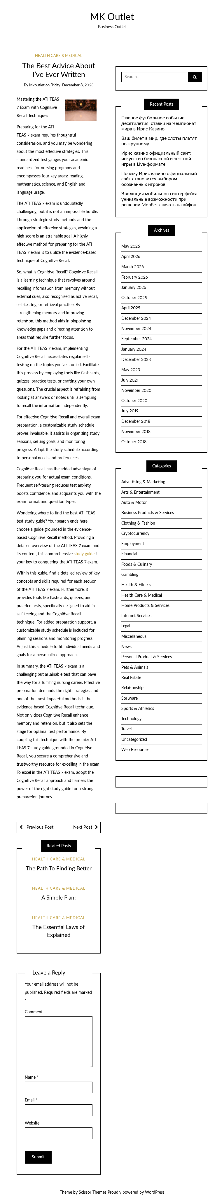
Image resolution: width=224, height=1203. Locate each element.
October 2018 (133, 442)
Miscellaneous (133, 637)
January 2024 (133, 350)
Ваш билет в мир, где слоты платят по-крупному (159, 141)
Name (31, 1077)
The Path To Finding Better (59, 869)
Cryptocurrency (135, 534)
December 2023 (136, 360)
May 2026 (130, 247)
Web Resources (135, 750)
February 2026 (134, 277)
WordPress (154, 1192)
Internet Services (136, 616)
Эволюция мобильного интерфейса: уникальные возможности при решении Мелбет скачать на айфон (160, 199)
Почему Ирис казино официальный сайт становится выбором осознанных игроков (159, 179)
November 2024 (136, 329)
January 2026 (133, 288)
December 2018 (135, 422)
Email (31, 1100)
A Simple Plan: (58, 898)
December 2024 (136, 319)
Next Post (82, 827)
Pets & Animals (134, 668)
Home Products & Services (145, 606)
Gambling (129, 575)
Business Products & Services (147, 513)
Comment (34, 1012)
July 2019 (130, 411)
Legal (125, 626)
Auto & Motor (134, 503)
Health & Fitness (136, 585)
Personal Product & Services (146, 657)
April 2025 (130, 308)
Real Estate (131, 678)
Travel (126, 729)
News (126, 647)
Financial (129, 554)
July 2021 (130, 380)
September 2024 (136, 339)
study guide (84, 554)
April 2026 (130, 257)
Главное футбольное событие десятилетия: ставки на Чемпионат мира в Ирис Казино (158, 123)
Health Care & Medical (58, 56)
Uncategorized (134, 740)
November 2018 (135, 432)
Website (32, 1123)
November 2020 (136, 391)
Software (129, 698)
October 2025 (134, 298)
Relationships (133, 688)
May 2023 (130, 370)
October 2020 (134, 401)
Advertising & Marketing (143, 482)
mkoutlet (37, 85)
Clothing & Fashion (138, 523)
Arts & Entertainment (140, 492)
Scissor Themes (92, 1192)
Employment (132, 544)
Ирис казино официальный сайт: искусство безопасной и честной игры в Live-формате (156, 159)
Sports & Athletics (137, 709)
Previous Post (39, 827)
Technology (131, 719)
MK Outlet (112, 17)
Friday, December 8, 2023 (72, 85)
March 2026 (132, 267)
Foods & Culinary (136, 565)
